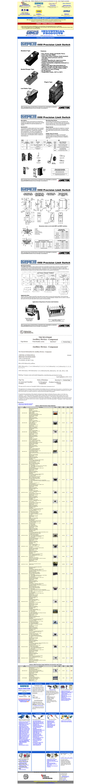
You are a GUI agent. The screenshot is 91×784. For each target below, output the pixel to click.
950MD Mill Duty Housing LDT (38, 723)
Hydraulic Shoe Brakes (23, 762)
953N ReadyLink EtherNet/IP (38, 726)
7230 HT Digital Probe (51, 725)
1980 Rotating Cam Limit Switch (25, 723)
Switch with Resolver (23, 725)
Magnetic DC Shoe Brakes (24, 764)
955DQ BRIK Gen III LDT (37, 731)
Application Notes (52, 689)
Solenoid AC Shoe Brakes (24, 767)
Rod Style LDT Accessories (38, 742)
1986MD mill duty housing (23, 737)
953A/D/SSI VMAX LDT (37, 725)
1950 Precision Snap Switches (24, 721)
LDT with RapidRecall (37, 727)
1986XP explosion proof (23, 738)
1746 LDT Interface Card (65, 690)
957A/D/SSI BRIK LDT (37, 740)
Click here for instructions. (38, 705)
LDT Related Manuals (37, 720)
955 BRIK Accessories (37, 734)
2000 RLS (21, 743)
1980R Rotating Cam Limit (23, 724)
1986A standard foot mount (24, 727)
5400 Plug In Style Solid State (52, 761)
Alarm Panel (49, 764)
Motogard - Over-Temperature (52, 765)
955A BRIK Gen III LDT (37, 729)
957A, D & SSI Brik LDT (37, 739)
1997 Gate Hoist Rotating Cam (24, 739)
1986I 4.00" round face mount (24, 734)
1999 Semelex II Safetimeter (66, 720)
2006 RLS (21, 744)
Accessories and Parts (37, 744)
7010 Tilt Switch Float (51, 722)
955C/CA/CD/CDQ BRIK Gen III (39, 730)
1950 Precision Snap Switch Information (26, 403)
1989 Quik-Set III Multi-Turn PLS (67, 691)
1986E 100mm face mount (24, 731)
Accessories (35, 741)
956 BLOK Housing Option (38, 735)
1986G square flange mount (24, 732)
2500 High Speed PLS (65, 700)
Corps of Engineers (23, 742)
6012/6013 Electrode (51, 720)
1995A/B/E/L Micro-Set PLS (66, 696)
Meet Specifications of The (24, 741)
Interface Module (64, 693)
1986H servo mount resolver (24, 736)
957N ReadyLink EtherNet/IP (38, 737)
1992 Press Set (64, 695)
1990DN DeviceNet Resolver (66, 692)
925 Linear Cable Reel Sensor (38, 721)
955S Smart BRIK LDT (37, 733)
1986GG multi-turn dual (23, 733)
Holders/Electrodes (50, 721)
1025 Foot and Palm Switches (66, 721)
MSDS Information (22, 769)
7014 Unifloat (49, 723)
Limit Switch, (24, 740)
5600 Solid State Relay (51, 763)
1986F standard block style (24, 735)
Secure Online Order (24, 688)
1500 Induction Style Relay (52, 759)
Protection (49, 766)
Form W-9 (64, 779)
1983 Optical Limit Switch (23, 726)
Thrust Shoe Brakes (22, 760)
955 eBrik (35, 728)
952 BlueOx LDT (36, 724)
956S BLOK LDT (36, 736)
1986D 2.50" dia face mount (24, 730)
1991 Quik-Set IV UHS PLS (66, 694)
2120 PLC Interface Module (66, 699)
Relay (48, 762)
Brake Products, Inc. (51, 782)
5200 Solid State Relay (51, 760)
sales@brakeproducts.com (65, 776)
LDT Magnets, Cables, (37, 743)
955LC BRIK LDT (36, 732)
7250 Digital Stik (50, 726)
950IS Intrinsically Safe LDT (38, 722)
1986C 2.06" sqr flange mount (24, 729)
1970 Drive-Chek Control (23, 722)
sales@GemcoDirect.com (48, 35)
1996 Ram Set (63, 697)
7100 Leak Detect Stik (51, 724)
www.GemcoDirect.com (32, 35)
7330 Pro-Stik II (50, 727)
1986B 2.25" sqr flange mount (24, 728)
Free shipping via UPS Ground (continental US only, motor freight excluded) (24, 700)
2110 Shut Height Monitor (65, 698)
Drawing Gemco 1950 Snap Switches (25, 404)
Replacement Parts (22, 763)
